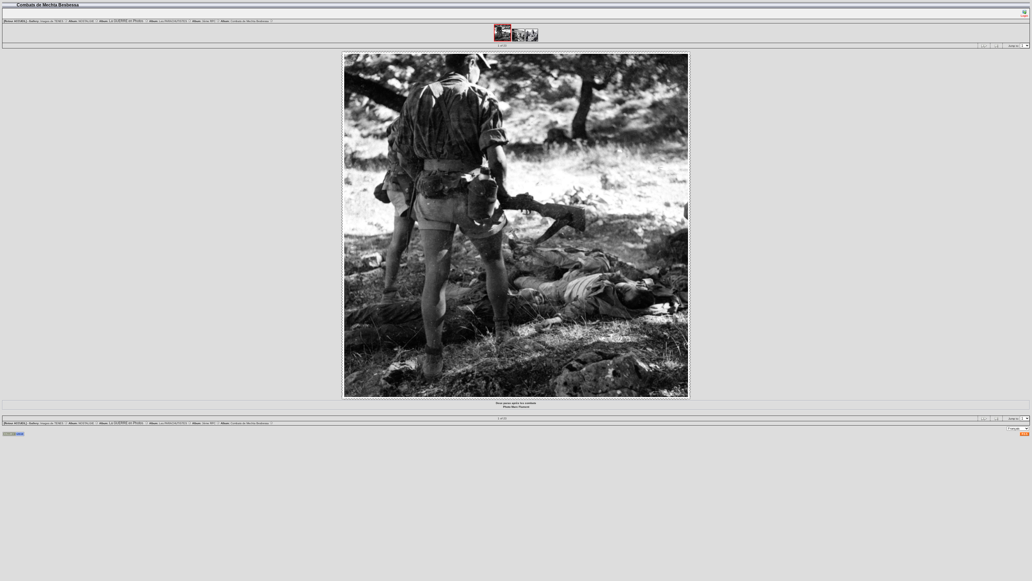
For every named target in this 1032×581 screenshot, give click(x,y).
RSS (1025, 434)
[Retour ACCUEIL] (15, 21)
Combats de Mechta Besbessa (250, 21)
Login (1024, 15)
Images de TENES (52, 21)
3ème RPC (209, 21)
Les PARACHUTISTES (173, 21)
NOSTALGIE (86, 21)
